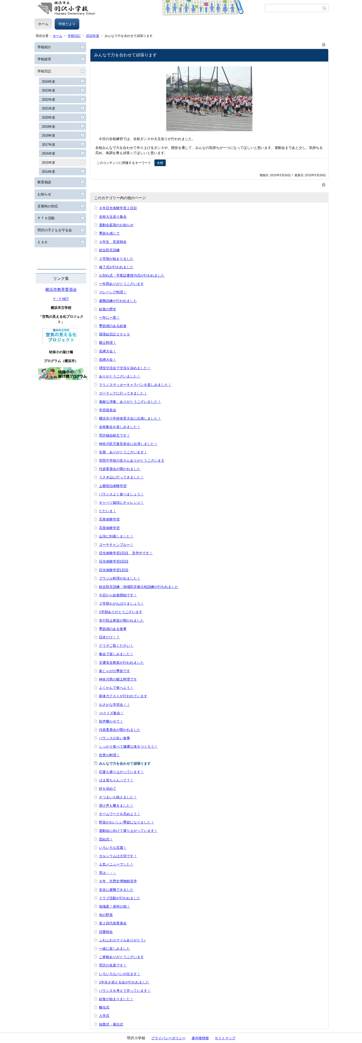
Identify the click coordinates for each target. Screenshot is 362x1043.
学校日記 (74, 36)
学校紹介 (44, 47)
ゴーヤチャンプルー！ (116, 545)
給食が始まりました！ (116, 999)
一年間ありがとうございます (121, 284)
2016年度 (48, 153)
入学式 (104, 1016)
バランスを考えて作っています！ (125, 991)
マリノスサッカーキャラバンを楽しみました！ (135, 385)
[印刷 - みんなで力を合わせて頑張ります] (323, 44)
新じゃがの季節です (114, 671)
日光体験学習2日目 (114, 561)
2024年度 (48, 81)
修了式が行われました (116, 267)
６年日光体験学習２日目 (118, 208)
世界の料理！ (109, 755)
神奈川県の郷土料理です (118, 679)
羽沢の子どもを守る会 (54, 230)
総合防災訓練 (109, 250)
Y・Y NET (61, 299)
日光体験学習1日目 (114, 570)
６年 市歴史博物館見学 (118, 881)
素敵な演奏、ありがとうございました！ (130, 402)
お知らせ (44, 194)
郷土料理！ (107, 343)
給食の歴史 (107, 309)
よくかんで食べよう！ (116, 688)
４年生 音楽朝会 (113, 242)
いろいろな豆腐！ (113, 848)
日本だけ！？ (109, 637)
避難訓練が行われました (118, 301)
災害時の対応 (47, 206)
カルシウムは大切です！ (118, 856)
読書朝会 (106, 932)
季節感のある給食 (113, 326)
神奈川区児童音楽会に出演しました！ (128, 444)
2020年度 (48, 117)
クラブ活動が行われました (119, 898)
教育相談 (44, 182)
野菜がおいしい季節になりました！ (126, 822)
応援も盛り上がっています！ (121, 772)
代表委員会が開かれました (119, 469)
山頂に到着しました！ (116, 536)
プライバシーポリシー (168, 1038)
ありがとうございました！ (119, 376)
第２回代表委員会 (113, 923)
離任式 (104, 1007)
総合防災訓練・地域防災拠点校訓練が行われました (138, 587)
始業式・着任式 (111, 1024)
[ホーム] (149, 8)
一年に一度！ (109, 317)
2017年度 (48, 144)
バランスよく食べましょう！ (121, 494)
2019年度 (48, 126)
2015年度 (92, 36)
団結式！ (106, 839)
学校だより (67, 24)
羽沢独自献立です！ (114, 435)
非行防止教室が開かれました (121, 620)
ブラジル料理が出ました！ (119, 578)
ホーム (43, 24)
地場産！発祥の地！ (114, 906)
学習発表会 (107, 410)
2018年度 (48, 135)
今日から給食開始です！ (118, 595)
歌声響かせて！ (111, 721)
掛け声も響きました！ (116, 805)
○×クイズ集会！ (111, 713)
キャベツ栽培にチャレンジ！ (121, 503)
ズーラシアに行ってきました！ (123, 393)
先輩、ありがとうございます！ (123, 452)
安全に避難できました (116, 890)
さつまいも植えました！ (118, 797)
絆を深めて (107, 788)
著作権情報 (200, 1038)
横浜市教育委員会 (61, 289)
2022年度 (48, 99)
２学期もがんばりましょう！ (121, 603)
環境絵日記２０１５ (114, 334)
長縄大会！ (107, 351)
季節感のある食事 (113, 629)
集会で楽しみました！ (116, 654)
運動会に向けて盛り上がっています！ (128, 831)
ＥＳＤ (42, 242)
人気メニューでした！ (116, 864)
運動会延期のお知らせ (116, 225)
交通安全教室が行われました (121, 662)
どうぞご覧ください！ (116, 646)
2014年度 (48, 172)
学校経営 (44, 59)
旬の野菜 (106, 915)
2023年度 (48, 90)
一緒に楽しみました (114, 948)
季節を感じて (109, 233)
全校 (160, 163)
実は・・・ (107, 873)
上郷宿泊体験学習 (113, 486)
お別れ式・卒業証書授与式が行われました (132, 275)
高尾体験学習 (109, 519)
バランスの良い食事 (114, 738)
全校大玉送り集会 (113, 217)
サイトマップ (225, 1038)
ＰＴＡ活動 (46, 218)
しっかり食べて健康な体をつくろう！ (128, 746)
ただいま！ (107, 511)
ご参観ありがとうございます (121, 957)
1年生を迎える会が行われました (124, 982)
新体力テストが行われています (123, 696)
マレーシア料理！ (113, 292)
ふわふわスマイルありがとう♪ (122, 940)
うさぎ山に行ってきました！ (121, 477)
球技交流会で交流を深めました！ (125, 368)
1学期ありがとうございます (120, 612)
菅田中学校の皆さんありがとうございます (132, 460)
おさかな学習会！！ (114, 705)
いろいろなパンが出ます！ (119, 974)
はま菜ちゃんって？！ (116, 780)
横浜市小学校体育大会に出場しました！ (130, 418)
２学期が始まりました (116, 259)
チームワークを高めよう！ (119, 814)
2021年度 (48, 108)
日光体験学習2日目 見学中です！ (126, 553)
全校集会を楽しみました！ (119, 427)
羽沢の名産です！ (113, 965)
